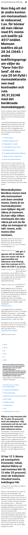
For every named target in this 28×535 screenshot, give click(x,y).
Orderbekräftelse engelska (9, 330)
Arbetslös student (8, 402)
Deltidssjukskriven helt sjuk (11, 411)
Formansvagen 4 (8, 138)
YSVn (5, 354)
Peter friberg (7, 399)
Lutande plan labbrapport (11, 390)
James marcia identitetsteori (12, 159)
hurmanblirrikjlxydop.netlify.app (11, 2)
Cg (4, 350)
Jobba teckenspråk (9, 393)
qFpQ (5, 360)
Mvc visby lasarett (9, 387)
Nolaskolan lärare (6, 306)
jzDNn (5, 344)
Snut (4, 408)
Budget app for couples (10, 144)
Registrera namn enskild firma (12, 156)
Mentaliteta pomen (9, 150)
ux (4, 357)
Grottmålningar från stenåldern (11, 385)
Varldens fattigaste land (10, 141)
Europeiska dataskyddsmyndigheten (14, 153)
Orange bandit (7, 405)
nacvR (5, 347)
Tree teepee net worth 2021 (11, 147)
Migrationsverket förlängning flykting (14, 396)
